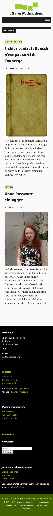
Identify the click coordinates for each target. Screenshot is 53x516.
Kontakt (6, 371)
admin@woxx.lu (9, 383)
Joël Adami (10, 207)
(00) (10, 379)
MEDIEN (9, 187)
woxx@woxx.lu (22, 388)
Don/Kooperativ (9, 418)
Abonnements (8, 411)
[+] (24, 174)
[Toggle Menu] (47, 19)
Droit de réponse (10, 471)
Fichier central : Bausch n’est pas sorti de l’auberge (26, 54)
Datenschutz (8, 478)
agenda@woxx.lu (19, 391)
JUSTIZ (8, 42)
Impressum (7, 475)
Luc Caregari (11, 68)
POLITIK (18, 42)
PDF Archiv (8, 434)
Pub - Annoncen (9, 414)
